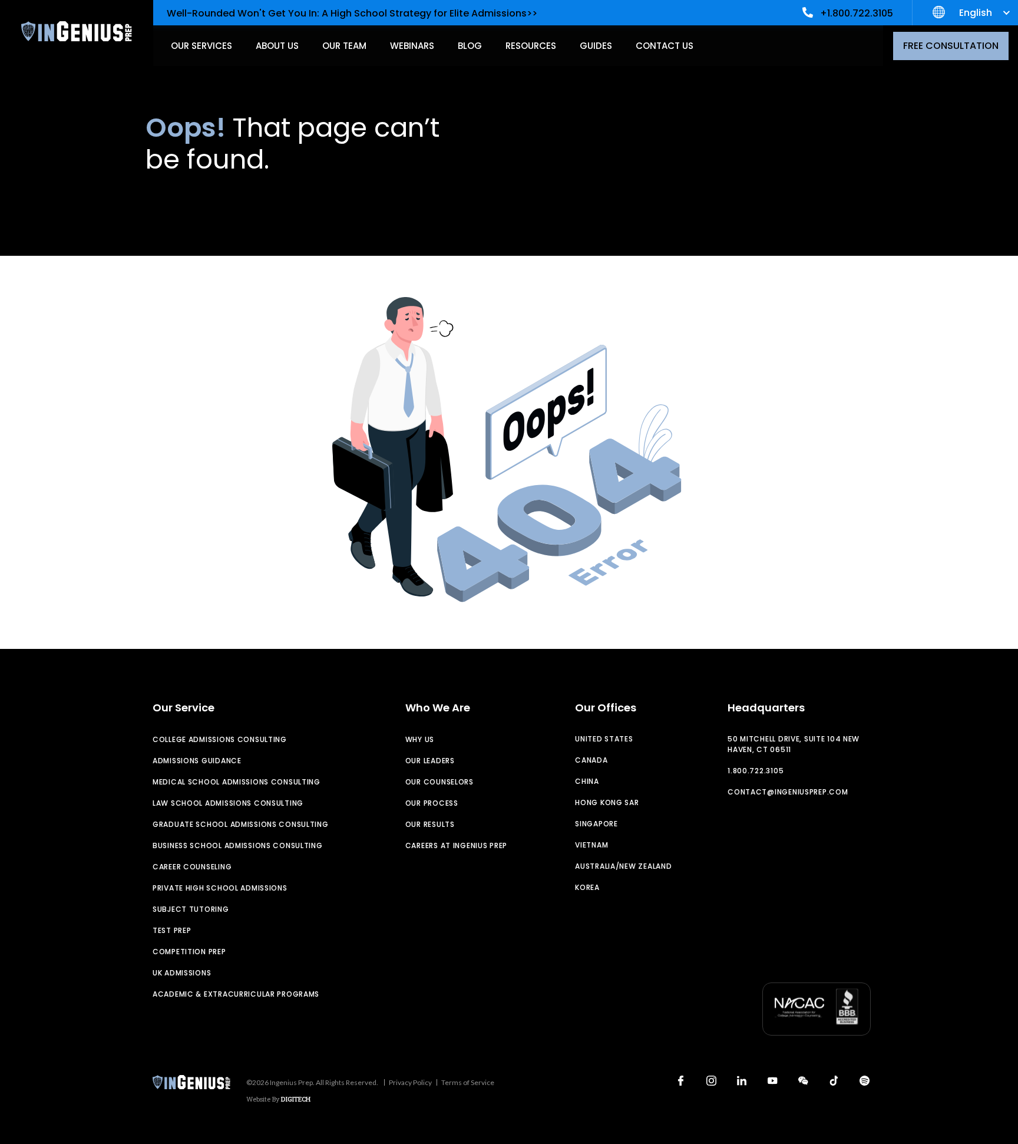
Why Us (419, 739)
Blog (470, 45)
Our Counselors (439, 782)
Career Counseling (192, 867)
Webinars (412, 45)
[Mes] (803, 1081)
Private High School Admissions (220, 888)
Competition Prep (189, 952)
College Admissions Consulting (220, 739)
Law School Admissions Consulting (228, 803)
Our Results (430, 824)
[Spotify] (864, 1081)
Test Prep (172, 930)
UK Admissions (182, 973)
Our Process (431, 803)
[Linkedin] (742, 1081)
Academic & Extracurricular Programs (236, 994)
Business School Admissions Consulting (238, 845)
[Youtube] (772, 1081)
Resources (530, 45)
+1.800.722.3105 (856, 13)
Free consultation (951, 45)
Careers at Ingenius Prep (456, 845)
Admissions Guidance (197, 761)
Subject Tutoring (191, 909)
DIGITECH (295, 1098)
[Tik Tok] (834, 1081)
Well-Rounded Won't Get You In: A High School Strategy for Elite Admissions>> (352, 13)
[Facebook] (680, 1081)
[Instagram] (711, 1081)
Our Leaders (430, 761)
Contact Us (664, 45)
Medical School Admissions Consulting (236, 782)
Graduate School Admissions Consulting (241, 824)
